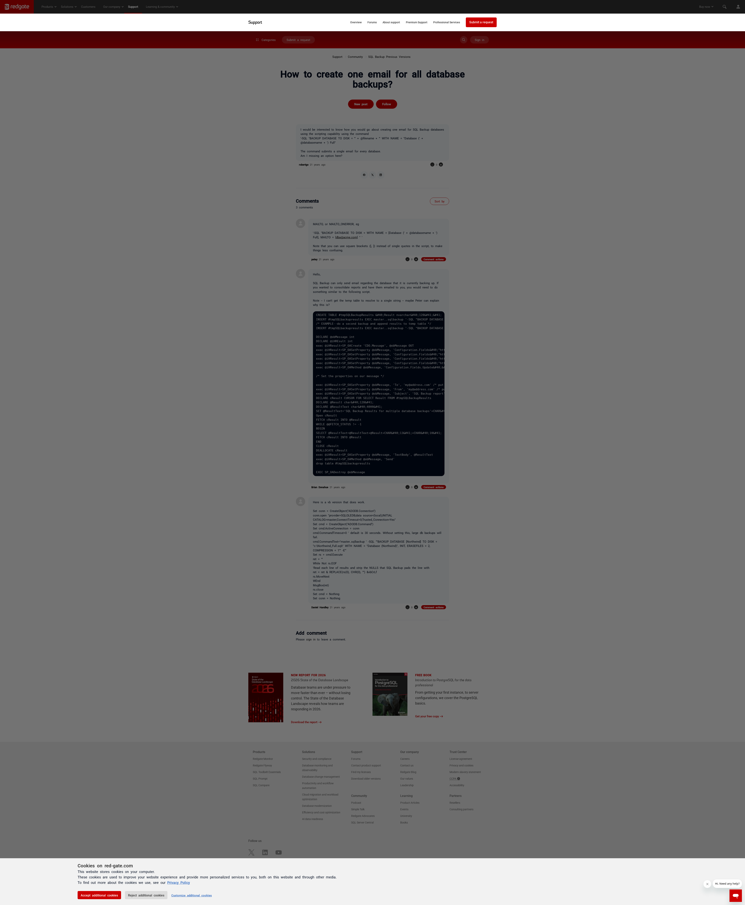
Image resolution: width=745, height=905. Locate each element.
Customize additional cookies (191, 895)
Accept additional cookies (99, 895)
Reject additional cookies (146, 895)
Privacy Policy (178, 882)
